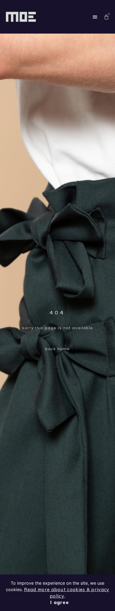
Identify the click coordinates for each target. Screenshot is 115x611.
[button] (94, 16)
